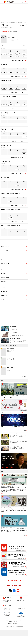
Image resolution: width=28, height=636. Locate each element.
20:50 (4, 54)
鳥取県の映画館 (4, 299)
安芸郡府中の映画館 (5, 277)
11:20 (24, 137)
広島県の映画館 (4, 295)
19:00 (4, 88)
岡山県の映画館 (4, 291)
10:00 (24, 153)
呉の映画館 (3, 273)
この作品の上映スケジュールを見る (16, 60)
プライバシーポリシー (14, 620)
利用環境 (10, 621)
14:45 (4, 72)
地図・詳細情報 (13, 31)
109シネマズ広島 (4, 250)
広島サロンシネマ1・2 (5, 263)
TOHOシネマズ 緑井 (5, 246)
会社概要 (7, 620)
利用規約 (20, 620)
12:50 (11, 54)
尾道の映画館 (3, 281)
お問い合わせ (16, 621)
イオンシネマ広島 (4, 254)
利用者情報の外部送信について (13, 623)
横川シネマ (3, 259)
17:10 (4, 104)
